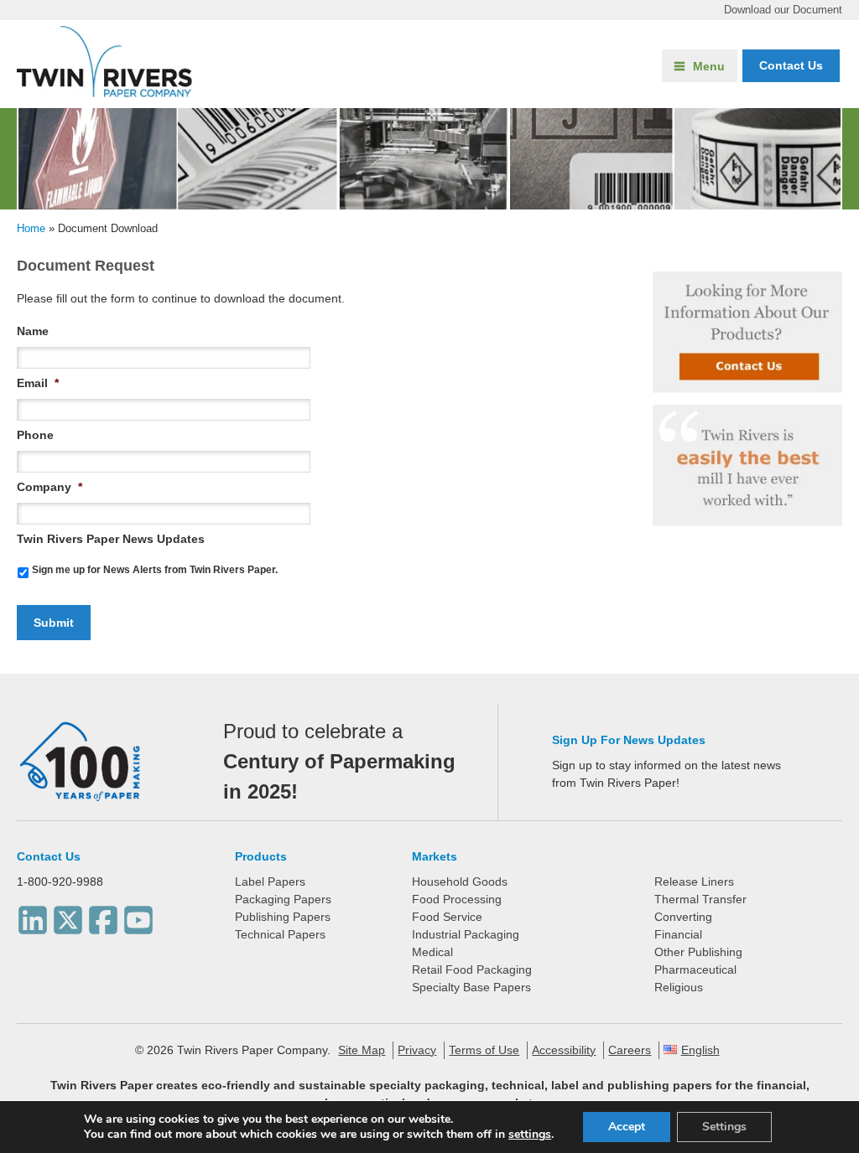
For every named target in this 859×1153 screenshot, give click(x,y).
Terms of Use (484, 1050)
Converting (683, 916)
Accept (626, 1127)
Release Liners (694, 881)
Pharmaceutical (695, 969)
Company (49, 487)
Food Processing (457, 899)
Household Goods (460, 881)
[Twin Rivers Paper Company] (104, 93)
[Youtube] (138, 915)
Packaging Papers (283, 899)
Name (33, 331)
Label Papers (270, 881)
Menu (709, 66)
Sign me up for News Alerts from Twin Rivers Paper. (155, 570)
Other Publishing (698, 952)
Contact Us (49, 856)
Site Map (361, 1050)
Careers (629, 1050)
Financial (678, 934)
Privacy (417, 1050)
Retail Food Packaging (472, 969)
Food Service (447, 916)
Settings (724, 1127)
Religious (678, 987)
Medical (432, 952)
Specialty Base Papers (471, 987)
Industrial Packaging (465, 934)
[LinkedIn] (33, 915)
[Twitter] (68, 915)
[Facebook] (103, 915)
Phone (35, 435)
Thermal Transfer (700, 899)
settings (529, 1134)
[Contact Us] (747, 332)
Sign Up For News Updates (628, 740)
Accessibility (564, 1050)
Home (31, 228)
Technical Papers (280, 934)
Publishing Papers (283, 916)
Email (38, 383)
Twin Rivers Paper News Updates (111, 538)
